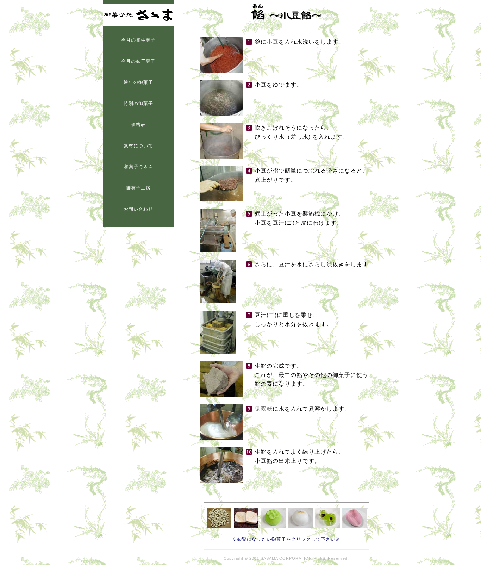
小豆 (273, 42)
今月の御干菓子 (138, 61)
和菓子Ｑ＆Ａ (138, 166)
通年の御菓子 (138, 82)
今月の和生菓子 (138, 40)
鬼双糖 (264, 409)
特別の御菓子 (138, 103)
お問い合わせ (138, 209)
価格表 (138, 124)
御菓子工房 (138, 188)
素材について (138, 145)
